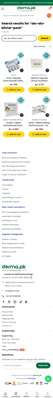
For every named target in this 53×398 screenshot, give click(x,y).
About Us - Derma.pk (10, 339)
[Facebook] (3, 301)
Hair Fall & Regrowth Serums (13, 166)
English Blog (7, 336)
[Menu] (3, 9)
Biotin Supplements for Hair (13, 243)
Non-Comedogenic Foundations (15, 212)
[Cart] (49, 9)
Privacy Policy (7, 312)
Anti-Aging (6, 256)
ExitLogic (32, 378)
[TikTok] (20, 301)
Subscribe (43, 365)
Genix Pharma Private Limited (14, 120)
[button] (22, 70)
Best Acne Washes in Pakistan (14, 158)
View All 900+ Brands (10, 202)
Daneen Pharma (39, 120)
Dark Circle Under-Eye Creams (14, 170)
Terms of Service (9, 322)
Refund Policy (7, 315)
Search (44, 38)
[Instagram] (15, 301)
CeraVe (5, 189)
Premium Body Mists (10, 225)
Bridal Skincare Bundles (11, 229)
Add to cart (15, 89)
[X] (9, 301)
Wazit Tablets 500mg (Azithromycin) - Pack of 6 (39, 124)
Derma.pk (37, 375)
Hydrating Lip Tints (9, 220)
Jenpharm (6, 193)
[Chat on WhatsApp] (48, 378)
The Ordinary (7, 185)
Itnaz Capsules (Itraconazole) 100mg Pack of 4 (13, 79)
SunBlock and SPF (9, 252)
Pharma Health (39, 75)
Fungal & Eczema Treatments (14, 174)
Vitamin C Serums (9, 239)
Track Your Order (9, 343)
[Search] (49, 15)
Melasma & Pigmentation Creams (16, 162)
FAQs (4, 346)
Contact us (6, 326)
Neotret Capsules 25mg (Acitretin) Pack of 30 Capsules (39, 79)
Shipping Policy (8, 319)
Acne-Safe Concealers (11, 216)
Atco (13, 75)
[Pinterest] (26, 301)
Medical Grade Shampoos (13, 248)
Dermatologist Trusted (11, 197)
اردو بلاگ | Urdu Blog (13, 350)
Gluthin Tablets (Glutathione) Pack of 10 (13, 124)
